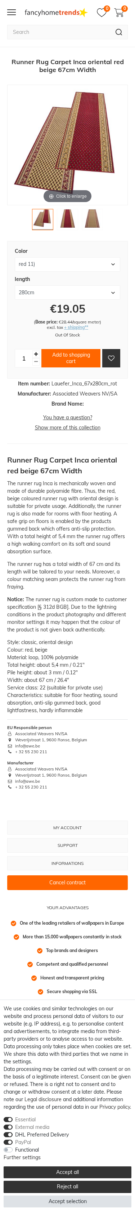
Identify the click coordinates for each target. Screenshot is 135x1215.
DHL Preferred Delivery (42, 1134)
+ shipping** (76, 327)
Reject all (67, 1186)
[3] (92, 221)
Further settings (22, 1157)
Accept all (67, 1172)
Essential (25, 1119)
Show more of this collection (67, 427)
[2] (67, 221)
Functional (27, 1150)
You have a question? (67, 417)
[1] (42, 221)
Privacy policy (114, 1107)
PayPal (23, 1142)
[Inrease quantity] (36, 354)
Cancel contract (67, 882)
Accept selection (68, 1201)
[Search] (119, 32)
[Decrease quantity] (36, 362)
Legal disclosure (43, 1099)
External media (32, 1127)
